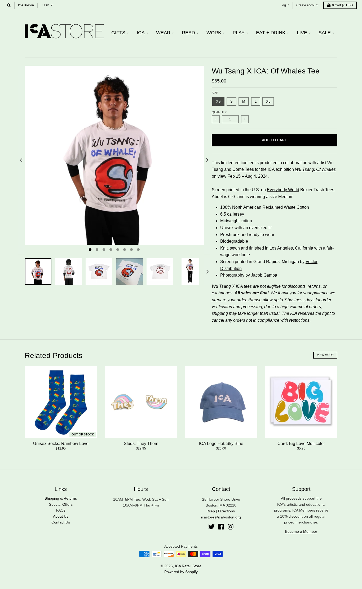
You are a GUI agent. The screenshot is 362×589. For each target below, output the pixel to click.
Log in (284, 5)
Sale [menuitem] (325, 32)
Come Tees (243, 169)
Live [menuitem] (302, 32)
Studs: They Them (141, 443)
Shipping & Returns (61, 498)
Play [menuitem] (239, 32)
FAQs (60, 510)
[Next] (207, 160)
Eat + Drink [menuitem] (270, 32)
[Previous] (21, 160)
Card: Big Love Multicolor (301, 443)
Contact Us (60, 522)
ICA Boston (26, 5)
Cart (342, 5)
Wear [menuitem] (163, 32)
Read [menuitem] (188, 32)
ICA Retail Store (188, 566)
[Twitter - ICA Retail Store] (211, 526)
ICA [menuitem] (141, 32)
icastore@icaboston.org (221, 517)
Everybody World (283, 189)
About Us (60, 516)
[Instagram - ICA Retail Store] (230, 526)
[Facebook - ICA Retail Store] (221, 526)
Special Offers (61, 504)
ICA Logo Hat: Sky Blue (221, 443)
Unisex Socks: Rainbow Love (61, 443)
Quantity (219, 112)
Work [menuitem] (213, 32)
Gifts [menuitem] (118, 32)
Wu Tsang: (305, 169)
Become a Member (301, 531)
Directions (226, 511)
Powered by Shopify (181, 572)
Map (211, 511)
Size (215, 92)
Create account (307, 5)
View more (325, 354)
